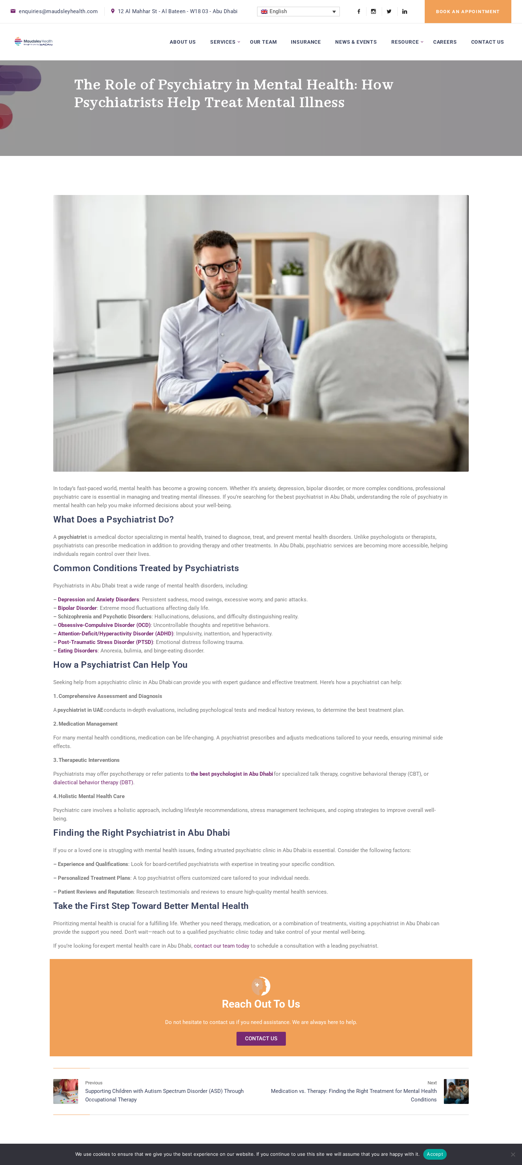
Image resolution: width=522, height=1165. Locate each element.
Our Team (263, 42)
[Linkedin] (402, 11)
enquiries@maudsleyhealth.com (58, 11)
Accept (435, 1154)
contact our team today (221, 946)
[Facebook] (359, 11)
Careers (445, 42)
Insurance (306, 42)
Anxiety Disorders (117, 599)
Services (223, 42)
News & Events (356, 42)
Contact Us (487, 42)
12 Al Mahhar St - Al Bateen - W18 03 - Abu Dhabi (178, 11)
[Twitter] (389, 11)
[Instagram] (373, 11)
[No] (513, 1154)
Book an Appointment (468, 11)
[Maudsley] (33, 42)
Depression (71, 599)
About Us (183, 42)
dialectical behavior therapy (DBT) (93, 782)
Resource (405, 42)
